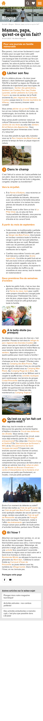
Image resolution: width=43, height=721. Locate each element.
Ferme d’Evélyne (17, 193)
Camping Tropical (22, 393)
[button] (40, 3)
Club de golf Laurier (29, 508)
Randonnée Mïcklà (10, 557)
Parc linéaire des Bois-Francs (25, 138)
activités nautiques (30, 376)
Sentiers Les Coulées (11, 90)
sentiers (5, 353)
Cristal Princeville (9, 381)
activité (9, 550)
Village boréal (19, 567)
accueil (4, 24)
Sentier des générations (25, 88)
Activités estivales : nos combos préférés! (17, 604)
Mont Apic (18, 560)
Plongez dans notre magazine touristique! (17, 596)
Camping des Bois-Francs (21, 364)
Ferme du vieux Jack (19, 291)
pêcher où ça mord (20, 109)
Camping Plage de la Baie (22, 371)
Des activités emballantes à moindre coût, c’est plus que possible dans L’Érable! (20, 613)
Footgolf (33, 518)
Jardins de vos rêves (11, 125)
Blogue (11, 24)
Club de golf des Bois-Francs (17, 510)
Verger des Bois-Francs (19, 235)
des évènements (14, 522)
